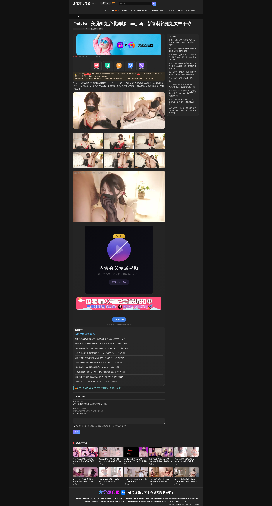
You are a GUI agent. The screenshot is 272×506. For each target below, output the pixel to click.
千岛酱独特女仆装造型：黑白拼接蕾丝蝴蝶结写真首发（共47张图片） (101, 372)
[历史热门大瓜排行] (128, 10)
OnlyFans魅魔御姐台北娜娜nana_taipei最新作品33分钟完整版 (84, 461)
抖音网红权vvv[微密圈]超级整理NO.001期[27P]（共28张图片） (98, 367)
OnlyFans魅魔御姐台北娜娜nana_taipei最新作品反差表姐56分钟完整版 (185, 481)
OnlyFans (86, 29)
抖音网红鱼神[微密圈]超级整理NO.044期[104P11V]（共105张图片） (100, 362)
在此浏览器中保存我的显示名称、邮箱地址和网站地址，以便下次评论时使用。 (102, 426)
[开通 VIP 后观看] (119, 259)
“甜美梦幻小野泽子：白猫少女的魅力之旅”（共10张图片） (97, 381)
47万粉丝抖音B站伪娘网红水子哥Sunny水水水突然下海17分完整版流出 (183, 93)
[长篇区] (108, 66)
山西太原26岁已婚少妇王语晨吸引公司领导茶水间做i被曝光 (182, 102)
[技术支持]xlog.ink (192, 10)
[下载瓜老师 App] (113, 3)
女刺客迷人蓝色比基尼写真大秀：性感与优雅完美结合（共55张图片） (101, 353)
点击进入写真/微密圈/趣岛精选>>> (86, 334)
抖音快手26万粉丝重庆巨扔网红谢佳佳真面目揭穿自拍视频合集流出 (182, 57)
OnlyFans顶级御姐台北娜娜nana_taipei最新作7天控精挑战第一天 (85, 481)
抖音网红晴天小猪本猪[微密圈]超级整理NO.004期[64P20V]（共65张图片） (103, 348)
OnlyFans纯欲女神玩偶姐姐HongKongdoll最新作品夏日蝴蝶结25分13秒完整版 (110, 461)
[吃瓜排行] (96, 66)
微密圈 (75, 56)
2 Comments (97, 56)
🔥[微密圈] (87, 74)
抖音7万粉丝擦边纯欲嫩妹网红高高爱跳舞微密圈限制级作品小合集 (100, 339)
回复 (88, 401)
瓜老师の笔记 (81, 3)
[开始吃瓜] (119, 66)
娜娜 (100, 29)
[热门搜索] (141, 66)
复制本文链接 (119, 319)
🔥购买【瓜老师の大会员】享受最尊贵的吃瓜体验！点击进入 (99, 388)
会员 (138, 74)
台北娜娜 (94, 29)
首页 (105, 10)
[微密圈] (130, 66)
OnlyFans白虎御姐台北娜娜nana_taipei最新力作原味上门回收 (160, 481)
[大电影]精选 (171, 10)
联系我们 (180, 10)
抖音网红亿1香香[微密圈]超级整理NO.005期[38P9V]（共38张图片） (100, 358)
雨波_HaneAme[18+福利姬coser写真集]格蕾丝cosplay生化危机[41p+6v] (101, 343)
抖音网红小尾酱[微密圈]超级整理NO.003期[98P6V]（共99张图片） (100, 377)
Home (77, 16)
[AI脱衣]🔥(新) (115, 10)
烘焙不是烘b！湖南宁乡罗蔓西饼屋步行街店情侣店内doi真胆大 (182, 42)
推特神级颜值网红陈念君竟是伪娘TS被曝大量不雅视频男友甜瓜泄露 (182, 65)
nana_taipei (77, 29)
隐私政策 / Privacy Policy (176, 504)
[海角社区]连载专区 (143, 10)
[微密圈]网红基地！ (158, 10)
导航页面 (196, 504)
